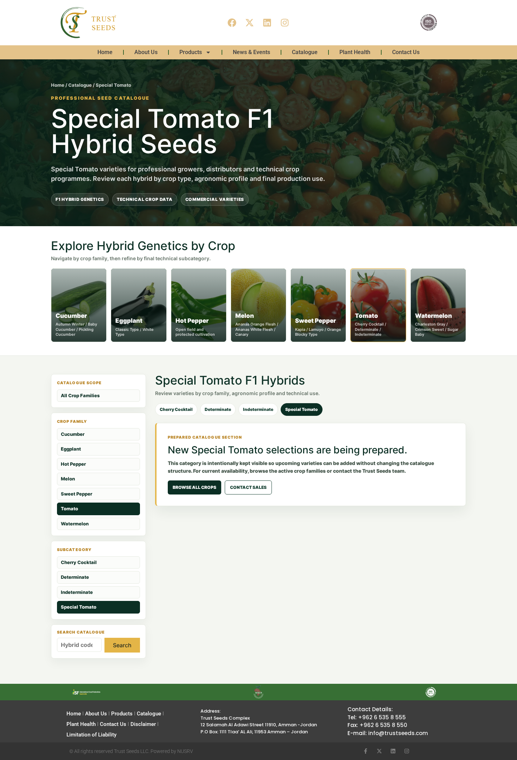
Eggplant (71, 449)
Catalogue (305, 52)
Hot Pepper (73, 464)
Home (105, 52)
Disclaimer (143, 724)
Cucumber (72, 434)
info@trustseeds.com (398, 733)
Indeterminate (77, 592)
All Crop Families (80, 395)
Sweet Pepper (76, 494)
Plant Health (354, 52)
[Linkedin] (267, 22)
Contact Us (406, 52)
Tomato (69, 508)
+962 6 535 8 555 (382, 717)
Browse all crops (194, 487)
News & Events (251, 52)
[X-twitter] (249, 22)
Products (190, 52)
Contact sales (248, 487)
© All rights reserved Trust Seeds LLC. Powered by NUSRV (131, 751)
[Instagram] (285, 22)
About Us (146, 52)
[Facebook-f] (365, 751)
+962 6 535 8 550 (383, 725)
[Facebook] (232, 22)
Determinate (75, 577)
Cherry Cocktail (79, 562)
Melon (68, 478)
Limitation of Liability (91, 735)
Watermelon (75, 523)
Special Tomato (78, 607)
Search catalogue (81, 632)
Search (122, 645)
